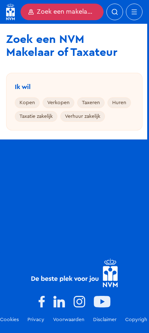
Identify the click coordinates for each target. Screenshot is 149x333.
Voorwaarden (68, 319)
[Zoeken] (114, 12)
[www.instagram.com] (79, 301)
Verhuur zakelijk (82, 116)
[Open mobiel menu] (134, 12)
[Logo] (74, 272)
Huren (119, 102)
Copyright (137, 319)
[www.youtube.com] (102, 301)
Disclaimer (105, 319)
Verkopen (58, 102)
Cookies (9, 319)
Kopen (27, 102)
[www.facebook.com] (42, 301)
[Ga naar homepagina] (10, 11)
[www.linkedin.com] (59, 301)
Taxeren (91, 102)
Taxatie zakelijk (36, 116)
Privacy (35, 319)
